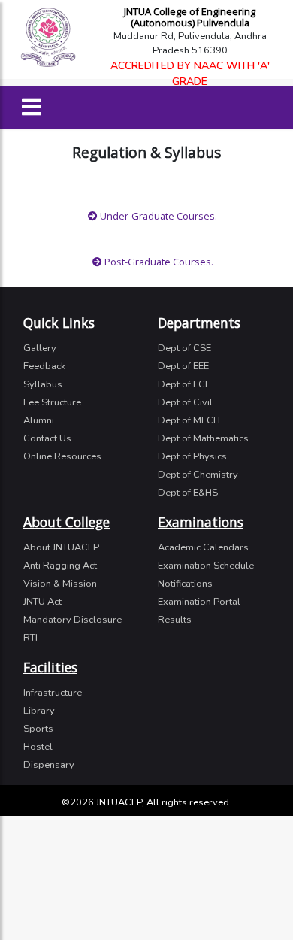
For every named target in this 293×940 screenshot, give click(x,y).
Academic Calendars (203, 547)
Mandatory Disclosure (72, 619)
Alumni (38, 420)
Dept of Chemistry (198, 474)
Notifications (185, 583)
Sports (38, 728)
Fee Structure (52, 402)
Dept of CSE (184, 348)
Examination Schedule (206, 565)
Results (175, 619)
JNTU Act (42, 601)
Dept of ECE (184, 384)
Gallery (39, 348)
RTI (30, 637)
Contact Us (47, 438)
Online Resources (62, 456)
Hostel (38, 747)
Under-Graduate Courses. (157, 216)
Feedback (44, 366)
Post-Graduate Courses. (157, 261)
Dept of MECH (189, 420)
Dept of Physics (192, 456)
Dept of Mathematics (203, 438)
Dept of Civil (185, 402)
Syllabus (42, 384)
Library (39, 710)
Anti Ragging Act (60, 565)
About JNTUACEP (61, 547)
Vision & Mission (60, 583)
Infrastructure (52, 692)
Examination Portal (199, 601)
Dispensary (48, 765)
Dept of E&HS (188, 492)
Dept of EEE (183, 366)
